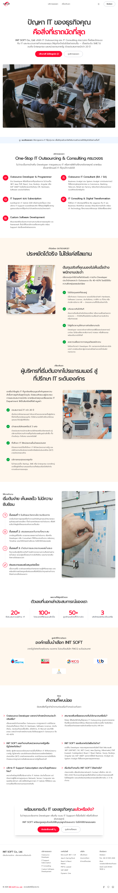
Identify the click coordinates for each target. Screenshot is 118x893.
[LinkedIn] (113, 887)
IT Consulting (46, 866)
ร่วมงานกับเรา (84, 858)
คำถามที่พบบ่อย (85, 861)
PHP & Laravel (66, 867)
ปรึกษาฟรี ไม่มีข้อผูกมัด (47, 54)
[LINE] (108, 887)
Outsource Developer (45, 856)
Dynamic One (66, 873)
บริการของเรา (53, 4)
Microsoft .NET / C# (68, 855)
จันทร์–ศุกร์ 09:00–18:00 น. (106, 868)
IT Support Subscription (46, 861)
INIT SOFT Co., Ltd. (12, 851)
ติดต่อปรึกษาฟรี (47, 829)
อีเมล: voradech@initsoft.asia (108, 862)
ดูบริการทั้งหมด (71, 829)
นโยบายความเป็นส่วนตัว (23, 855)
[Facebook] (103, 887)
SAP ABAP (64, 870)
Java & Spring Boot (68, 858)
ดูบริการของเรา (73, 54)
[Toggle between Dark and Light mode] (98, 4)
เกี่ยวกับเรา (66, 4)
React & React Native (66, 862)
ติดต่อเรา (109, 4)
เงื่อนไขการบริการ (8, 855)
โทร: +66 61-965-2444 (107, 858)
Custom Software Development (47, 870)
